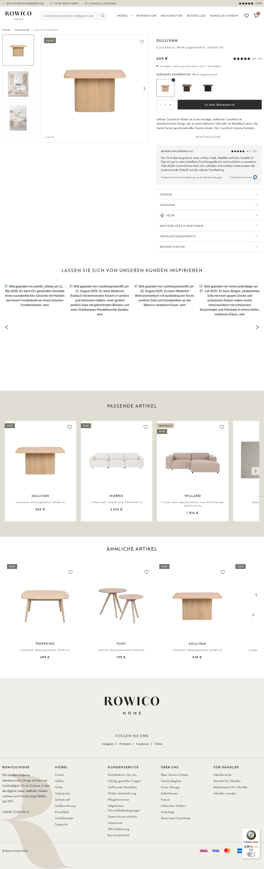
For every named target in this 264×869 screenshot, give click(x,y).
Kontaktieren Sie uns (122, 775)
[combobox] (69, 15)
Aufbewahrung (65, 806)
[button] (35, 326)
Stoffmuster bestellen (122, 787)
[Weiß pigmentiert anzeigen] (165, 88)
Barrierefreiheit (118, 835)
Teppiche (61, 824)
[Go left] (45, 89)
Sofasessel (62, 800)
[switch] (251, 854)
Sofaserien (62, 793)
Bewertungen (172, 247)
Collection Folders (173, 806)
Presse (165, 800)
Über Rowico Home (174, 775)
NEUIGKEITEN (172, 16)
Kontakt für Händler (227, 781)
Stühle (59, 781)
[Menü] (257, 830)
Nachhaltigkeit (171, 781)
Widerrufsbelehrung (122, 793)
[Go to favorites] (246, 16)
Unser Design (170, 787)
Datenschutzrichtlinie (122, 817)
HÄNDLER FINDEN (224, 16)
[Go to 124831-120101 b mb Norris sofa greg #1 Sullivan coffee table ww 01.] (18, 84)
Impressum (115, 823)
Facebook (142, 744)
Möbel (123, 16)
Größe (166, 194)
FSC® (170, 215)
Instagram (108, 744)
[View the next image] (255, 471)
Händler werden (225, 793)
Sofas (59, 787)
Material (167, 205)
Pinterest (125, 744)
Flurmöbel (62, 812)
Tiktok (158, 744)
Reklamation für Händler (231, 787)
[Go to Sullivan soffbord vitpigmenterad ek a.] (18, 50)
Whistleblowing (118, 829)
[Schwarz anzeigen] (208, 88)
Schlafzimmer (64, 818)
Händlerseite (223, 775)
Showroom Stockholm (176, 818)
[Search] (103, 15)
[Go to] (18, 117)
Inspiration (146, 16)
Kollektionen (169, 793)
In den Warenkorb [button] (220, 104)
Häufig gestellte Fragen (124, 781)
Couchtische (22, 29)
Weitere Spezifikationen (182, 226)
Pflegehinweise (118, 800)
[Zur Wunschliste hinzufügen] (142, 42)
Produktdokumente (178, 236)
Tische (6, 29)
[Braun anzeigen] (186, 88)
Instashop (167, 812)
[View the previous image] (8, 471)
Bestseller (196, 16)
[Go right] (144, 89)
